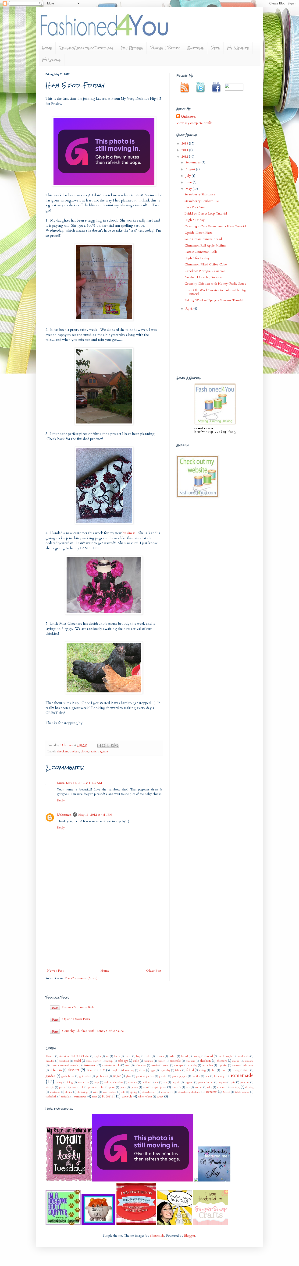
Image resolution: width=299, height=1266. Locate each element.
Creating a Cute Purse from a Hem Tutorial (215, 226)
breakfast (64, 1061)
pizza (62, 1087)
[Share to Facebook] (112, 745)
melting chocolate (113, 1082)
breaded (50, 1061)
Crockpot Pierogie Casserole (205, 271)
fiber (213, 1070)
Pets (215, 48)
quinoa (134, 1087)
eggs (152, 1070)
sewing (234, 1087)
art (107, 1056)
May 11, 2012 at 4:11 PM (95, 814)
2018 (185, 143)
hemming (219, 1076)
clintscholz (157, 1235)
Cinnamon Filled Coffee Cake (206, 264)
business (129, 533)
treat (94, 1096)
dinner (90, 1070)
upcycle (127, 1096)
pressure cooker (96, 1087)
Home (47, 48)
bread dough (225, 1056)
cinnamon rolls (111, 1065)
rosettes (198, 1087)
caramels (148, 1061)
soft (123, 1092)
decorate (248, 1065)
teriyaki (65, 1096)
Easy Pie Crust (195, 207)
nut (156, 1082)
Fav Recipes (132, 48)
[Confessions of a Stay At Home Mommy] (143, 1180)
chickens (222, 1061)
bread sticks (243, 1056)
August (190, 169)
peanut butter (206, 1082)
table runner (242, 1092)
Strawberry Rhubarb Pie (202, 201)
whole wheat (145, 1096)
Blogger (189, 1235)
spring (133, 1092)
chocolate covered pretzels (64, 1065)
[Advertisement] (104, 932)
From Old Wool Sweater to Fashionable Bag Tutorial (215, 292)
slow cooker (109, 1092)
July (188, 175)
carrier (161, 1061)
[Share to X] (108, 745)
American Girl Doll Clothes (74, 1056)
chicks (84, 752)
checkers (62, 752)
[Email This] (99, 745)
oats (165, 1082)
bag (138, 1056)
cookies (155, 1065)
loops (96, 1082)
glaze (128, 1076)
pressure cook (76, 1087)
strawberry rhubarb (189, 1092)
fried (246, 1070)
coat (127, 1065)
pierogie (50, 1087)
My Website (238, 48)
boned (184, 1056)
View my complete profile (194, 123)
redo (145, 1087)
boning (196, 1056)
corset (166, 1065)
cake (136, 1061)
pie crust (244, 1082)
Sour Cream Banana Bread (203, 239)
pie (233, 1082)
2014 (185, 150)
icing (70, 1082)
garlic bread (68, 1076)
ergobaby (165, 1070)
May (188, 189)
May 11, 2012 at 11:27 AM (84, 783)
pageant (103, 752)
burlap (109, 1061)
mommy (132, 1082)
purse (112, 1087)
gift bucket (102, 1076)
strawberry (167, 1092)
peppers (222, 1082)
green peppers (179, 1076)
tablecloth (51, 1096)
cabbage (122, 1061)
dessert (73, 1069)
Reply (61, 800)
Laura (60, 783)
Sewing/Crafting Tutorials (86, 48)
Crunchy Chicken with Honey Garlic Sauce (215, 283)
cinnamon (89, 1065)
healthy (196, 1076)
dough (114, 1070)
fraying (235, 1070)
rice (188, 1087)
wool (160, 1096)
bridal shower (93, 1061)
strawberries (148, 1092)
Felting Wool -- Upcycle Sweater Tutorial (214, 300)
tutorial (108, 1096)
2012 (185, 156)
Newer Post (55, 970)
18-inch (50, 1056)
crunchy (192, 1065)
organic (176, 1082)
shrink (68, 1092)
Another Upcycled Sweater (204, 277)
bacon (128, 1056)
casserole (175, 1061)
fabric (92, 752)
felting (202, 1070)
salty (209, 1087)
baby (117, 1056)
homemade (241, 1075)
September (193, 162)
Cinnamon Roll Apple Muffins (205, 245)
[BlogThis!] (103, 745)
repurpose (159, 1087)
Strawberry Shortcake (200, 194)
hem (207, 1076)
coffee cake (140, 1065)
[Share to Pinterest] (116, 745)
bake (148, 1056)
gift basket (85, 1076)
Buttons (195, 48)
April (189, 308)
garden (51, 1076)
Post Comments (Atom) (81, 978)
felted (190, 1070)
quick (123, 1087)
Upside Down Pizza (198, 232)
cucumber (207, 1065)
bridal (77, 1061)
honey (59, 1082)
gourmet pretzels (145, 1076)
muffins (146, 1082)
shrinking (83, 1092)
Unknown (67, 745)
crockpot (179, 1065)
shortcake (55, 1092)
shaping (249, 1087)
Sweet (226, 1092)
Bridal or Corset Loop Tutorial (206, 213)
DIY (102, 1070)
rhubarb (176, 1087)
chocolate (248, 1061)
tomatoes (80, 1096)
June (189, 182)
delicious (56, 1070)
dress (142, 1070)
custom (236, 1065)
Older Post (153, 970)
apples (97, 1056)
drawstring (128, 1070)
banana (160, 1056)
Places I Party (165, 48)
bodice (172, 1056)
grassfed (163, 1076)
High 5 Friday (194, 220)
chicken (74, 752)
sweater (211, 1092)
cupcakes (222, 1065)
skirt (95, 1092)
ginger (117, 1076)
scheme (221, 1087)
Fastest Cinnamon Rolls (201, 252)
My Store (51, 59)
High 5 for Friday (197, 258)
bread (209, 1056)
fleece (224, 1070)
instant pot (83, 1082)
